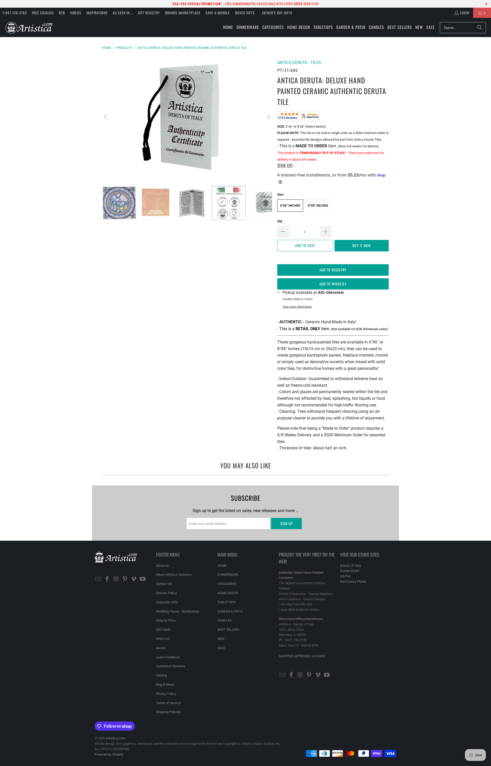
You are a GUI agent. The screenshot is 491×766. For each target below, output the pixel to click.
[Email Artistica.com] (98, 579)
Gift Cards (163, 629)
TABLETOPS (226, 602)
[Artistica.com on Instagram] (116, 579)
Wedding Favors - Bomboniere (177, 611)
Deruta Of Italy (350, 566)
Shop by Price (166, 620)
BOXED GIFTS (245, 12)
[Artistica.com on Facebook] (107, 579)
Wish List (163, 639)
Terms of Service (168, 703)
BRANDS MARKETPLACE (182, 12)
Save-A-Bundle (218, 12)
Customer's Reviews (170, 666)
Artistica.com (115, 738)
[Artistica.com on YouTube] (143, 579)
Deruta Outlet (349, 571)
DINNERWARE (227, 574)
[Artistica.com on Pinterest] (125, 579)
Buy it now (361, 245)
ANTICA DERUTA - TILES (299, 62)
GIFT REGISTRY (149, 12)
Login (464, 12)
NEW (221, 639)
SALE (221, 648)
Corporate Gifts (167, 602)
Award (160, 648)
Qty (279, 221)
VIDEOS (75, 12)
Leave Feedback (168, 657)
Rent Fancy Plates (353, 581)
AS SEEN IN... (123, 12)
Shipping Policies (168, 712)
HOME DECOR (227, 593)
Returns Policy (166, 593)
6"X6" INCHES (290, 205)
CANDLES (224, 620)
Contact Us (164, 584)
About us (162, 566)
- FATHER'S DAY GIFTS (276, 12)
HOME (222, 566)
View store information (297, 306)
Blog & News (165, 684)
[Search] (479, 27)
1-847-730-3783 (15, 12)
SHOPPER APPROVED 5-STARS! (302, 656)
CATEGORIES (227, 584)
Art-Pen (345, 576)
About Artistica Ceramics (174, 574)
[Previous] (106, 116)
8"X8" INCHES (318, 205)
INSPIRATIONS (97, 12)
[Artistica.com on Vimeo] (134, 579)
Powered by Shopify (109, 754)
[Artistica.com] (28, 27)
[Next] (268, 116)
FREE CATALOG (43, 12)
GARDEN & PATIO (230, 611)
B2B (62, 12)
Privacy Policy (166, 694)
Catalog (161, 675)
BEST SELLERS (228, 629)
